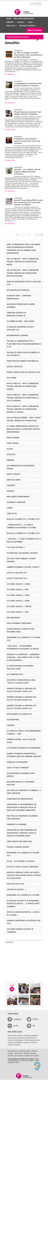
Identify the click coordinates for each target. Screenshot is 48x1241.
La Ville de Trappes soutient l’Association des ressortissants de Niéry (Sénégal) (28, 55)
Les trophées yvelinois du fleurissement (24, 748)
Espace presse (13, 443)
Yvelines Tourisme (14, 1045)
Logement (11, 725)
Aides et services (34, 30)
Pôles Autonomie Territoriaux (19, 623)
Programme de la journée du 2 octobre (23, 895)
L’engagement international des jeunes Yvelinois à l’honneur (28, 84)
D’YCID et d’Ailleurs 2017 (17, 573)
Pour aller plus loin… (16, 884)
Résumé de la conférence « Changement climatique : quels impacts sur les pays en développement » (23, 657)
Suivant (37, 235)
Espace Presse (13, 1051)
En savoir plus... (10, 74)
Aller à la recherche (24, 2)
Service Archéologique (15, 1040)
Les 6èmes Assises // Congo (18, 584)
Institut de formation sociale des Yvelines (22, 1042)
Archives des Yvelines (15, 1035)
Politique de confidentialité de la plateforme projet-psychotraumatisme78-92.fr (24, 344)
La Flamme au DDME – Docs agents (20, 321)
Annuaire (10, 460)
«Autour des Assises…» (16, 889)
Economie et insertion (26, 26)
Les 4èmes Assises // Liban (18, 595)
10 (29, 235)
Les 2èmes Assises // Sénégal (19, 606)
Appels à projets (13, 474)
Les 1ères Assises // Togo (17, 612)
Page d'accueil (24, 1076)
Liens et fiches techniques (18, 768)
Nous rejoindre (13, 438)
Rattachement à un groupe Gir (19, 714)
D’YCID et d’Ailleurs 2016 (17, 578)
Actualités (11, 454)
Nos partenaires (13, 618)
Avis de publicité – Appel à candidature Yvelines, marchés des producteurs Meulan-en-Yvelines (23, 273)
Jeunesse (20, 22)
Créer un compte (14, 480)
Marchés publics (25, 1051)
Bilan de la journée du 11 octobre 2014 (23, 519)
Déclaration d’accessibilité (18, 290)
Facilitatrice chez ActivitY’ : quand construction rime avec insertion (27, 141)
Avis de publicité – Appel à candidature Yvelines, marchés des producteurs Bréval (23, 262)
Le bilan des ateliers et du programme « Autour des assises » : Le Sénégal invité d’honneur (23, 904)
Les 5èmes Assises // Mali (18, 590)
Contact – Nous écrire (15, 1053)
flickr (15, 1026)
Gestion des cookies (32, 1056)
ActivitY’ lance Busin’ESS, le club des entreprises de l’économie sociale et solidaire (28, 202)
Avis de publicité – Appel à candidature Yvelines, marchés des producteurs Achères (23, 386)
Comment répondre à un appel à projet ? (23, 567)
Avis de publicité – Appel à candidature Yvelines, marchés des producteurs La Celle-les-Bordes (23, 398)
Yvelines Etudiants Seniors (18, 847)
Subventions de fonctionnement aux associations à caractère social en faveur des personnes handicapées (21, 807)
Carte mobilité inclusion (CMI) (19, 841)
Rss (33, 1026)
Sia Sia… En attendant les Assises (21, 861)
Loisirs (29, 22)
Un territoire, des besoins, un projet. (22, 553)
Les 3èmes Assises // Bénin (18, 601)
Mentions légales (30, 1053)
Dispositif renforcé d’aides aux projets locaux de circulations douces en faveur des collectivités (24, 875)
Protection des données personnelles (22, 361)
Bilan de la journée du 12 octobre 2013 (23, 533)
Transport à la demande (16, 824)
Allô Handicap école (15, 674)
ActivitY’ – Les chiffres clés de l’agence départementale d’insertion (27, 171)
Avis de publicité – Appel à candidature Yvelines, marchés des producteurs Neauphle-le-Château (23, 409)
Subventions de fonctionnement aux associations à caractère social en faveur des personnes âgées (21, 833)
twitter (35, 1019)
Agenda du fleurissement (17, 762)
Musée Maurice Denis (32, 1040)
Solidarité (9, 22)
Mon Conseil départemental (23, 18)
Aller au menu (7, 2)
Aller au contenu (14, 2)
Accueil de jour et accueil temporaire (22, 867)
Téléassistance (13, 720)
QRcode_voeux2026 (15, 367)
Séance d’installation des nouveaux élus (23, 372)
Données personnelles (16, 1056)
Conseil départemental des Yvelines (24, 12)
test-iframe (11, 378)
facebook (17, 1019)
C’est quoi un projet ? (16, 547)
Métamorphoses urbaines (17, 335)
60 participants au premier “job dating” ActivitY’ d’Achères (27, 113)
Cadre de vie (10, 26)
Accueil (8, 18)
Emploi (34, 1051)
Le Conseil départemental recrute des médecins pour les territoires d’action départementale (23, 429)
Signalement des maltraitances (20, 799)
